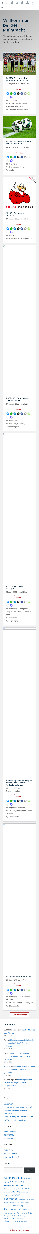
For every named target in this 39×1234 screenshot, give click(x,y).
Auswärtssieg (21, 103)
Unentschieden (12, 1221)
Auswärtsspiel (14, 1185)
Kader (6, 1202)
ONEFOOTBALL (10, 1135)
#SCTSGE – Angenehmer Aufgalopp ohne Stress (17, 79)
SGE (30, 1213)
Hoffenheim (22, 1199)
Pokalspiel (10, 106)
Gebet (29, 811)
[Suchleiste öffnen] (36, 2)
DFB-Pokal (13, 100)
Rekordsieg (19, 106)
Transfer (9, 1000)
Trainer (27, 997)
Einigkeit (12, 811)
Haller (28, 1192)
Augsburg (6, 1182)
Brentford (12, 424)
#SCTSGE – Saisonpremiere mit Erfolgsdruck (18, 143)
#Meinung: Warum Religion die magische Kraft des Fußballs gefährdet (19, 783)
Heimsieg (15, 1195)
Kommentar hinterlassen (18, 110)
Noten (26, 1206)
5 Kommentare (14, 817)
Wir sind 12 (8, 1139)
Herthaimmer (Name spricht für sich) (18, 1117)
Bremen (6, 1189)
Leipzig (22, 1202)
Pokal (5, 1213)
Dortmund (7, 1192)
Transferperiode (19, 1218)
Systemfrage (21, 1216)
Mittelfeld (20, 1003)
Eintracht (15, 1191)
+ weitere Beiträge (19, 1015)
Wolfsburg (24, 1221)
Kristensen (13, 618)
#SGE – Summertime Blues (18, 977)
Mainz (26, 1202)
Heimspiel (11, 1199)
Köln (18, 1202)
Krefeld (23, 167)
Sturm (26, 1003)
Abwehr (12, 1003)
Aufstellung (27, 1178)
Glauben (9, 814)
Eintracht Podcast (11, 1154)
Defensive (21, 1189)
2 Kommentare (14, 1006)
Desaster (20, 424)
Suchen (29, 1170)
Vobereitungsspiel (13, 427)
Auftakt (12, 103)
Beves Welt (8, 1104)
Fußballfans (21, 811)
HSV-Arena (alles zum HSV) (15, 1120)
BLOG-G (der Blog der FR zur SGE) (18, 1107)
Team (8, 615)
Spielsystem (7, 1216)
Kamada (13, 1203)
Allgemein (13, 808)
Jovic (32, 1199)
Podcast (12, 235)
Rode (14, 1213)
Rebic (10, 1213)
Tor (31, 1003)
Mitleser (7, 1066)
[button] (7, 93)
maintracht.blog (17, 2)
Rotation (20, 1213)
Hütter (28, 1199)
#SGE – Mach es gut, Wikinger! (15, 587)
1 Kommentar (14, 621)
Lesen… (19, 89)
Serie (25, 1213)
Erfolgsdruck (14, 167)
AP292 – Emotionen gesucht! (15, 214)
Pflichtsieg (26, 1210)
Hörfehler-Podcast (11, 1157)
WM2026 (21, 808)
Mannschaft (7, 1206)
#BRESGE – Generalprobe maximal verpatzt (18, 399)
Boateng (26, 1186)
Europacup (26, 612)
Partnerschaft (26, 239)
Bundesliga (13, 420)
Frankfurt (23, 1192)
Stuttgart (14, 1216)
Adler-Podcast (14, 239)
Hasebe (6, 1195)
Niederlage (18, 1205)
